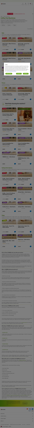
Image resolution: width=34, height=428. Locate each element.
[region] (17, 69)
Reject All (18, 73)
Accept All (25, 73)
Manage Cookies (8, 73)
